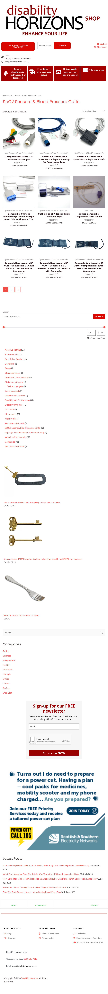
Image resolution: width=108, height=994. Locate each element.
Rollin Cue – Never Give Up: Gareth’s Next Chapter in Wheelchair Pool (34, 887)
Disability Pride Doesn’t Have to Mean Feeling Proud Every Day (32, 892)
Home (5, 95)
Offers (6, 679)
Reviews (6, 688)
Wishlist (94, 905)
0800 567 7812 (30, 959)
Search (62, 45)
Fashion (6, 665)
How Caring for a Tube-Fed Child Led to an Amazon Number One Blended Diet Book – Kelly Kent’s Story (50, 879)
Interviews (8, 669)
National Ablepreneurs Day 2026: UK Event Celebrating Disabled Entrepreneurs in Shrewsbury (46, 865)
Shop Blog (7, 693)
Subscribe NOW (54, 753)
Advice (6, 651)
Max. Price (101, 338)
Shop (13, 905)
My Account (40, 905)
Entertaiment (9, 660)
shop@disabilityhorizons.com (24, 966)
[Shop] (13, 903)
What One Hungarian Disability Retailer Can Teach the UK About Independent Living (41, 874)
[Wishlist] (94, 903)
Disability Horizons (29, 978)
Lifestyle (7, 674)
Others (6, 683)
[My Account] (40, 903)
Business (7, 656)
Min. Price (91, 338)
